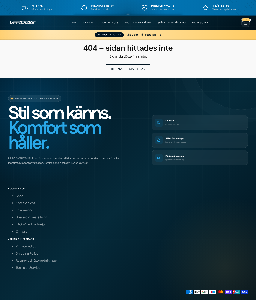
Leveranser (24, 210)
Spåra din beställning (172, 22)
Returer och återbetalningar (36, 260)
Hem (74, 22)
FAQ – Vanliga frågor (138, 22)
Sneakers (89, 22)
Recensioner (200, 22)
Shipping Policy (27, 253)
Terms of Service (28, 267)
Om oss (21, 231)
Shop (20, 196)
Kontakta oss (110, 22)
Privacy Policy (26, 246)
